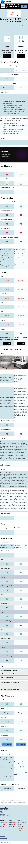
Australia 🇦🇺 (2, 836)
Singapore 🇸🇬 (12, 822)
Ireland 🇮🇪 (20, 824)
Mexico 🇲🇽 (2, 826)
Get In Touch (2, 814)
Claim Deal (24, 6)
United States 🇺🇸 (3, 822)
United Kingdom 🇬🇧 (22, 822)
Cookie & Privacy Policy (5, 815)
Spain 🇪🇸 (19, 830)
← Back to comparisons (14, 31)
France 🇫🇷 (20, 828)
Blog (1, 811)
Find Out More (7, 744)
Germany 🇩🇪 (20, 826)
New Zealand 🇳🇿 (3, 838)
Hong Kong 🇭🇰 (12, 824)
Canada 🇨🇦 (2, 824)
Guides (1, 812)
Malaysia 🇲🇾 (11, 826)
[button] (26, 2)
